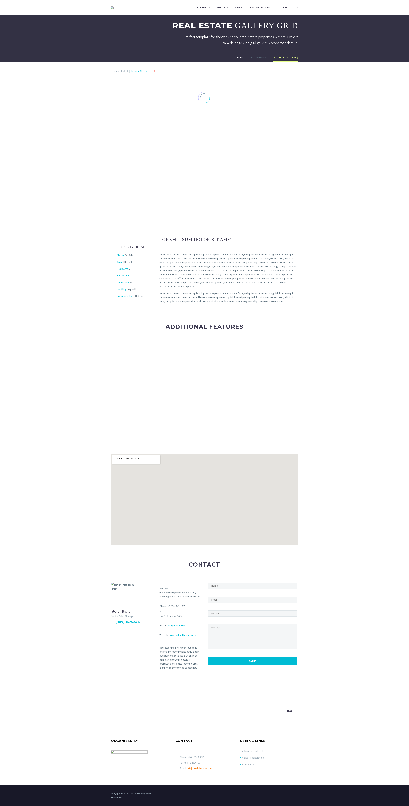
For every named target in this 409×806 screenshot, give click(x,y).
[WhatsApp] (297, 794)
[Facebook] (113, 627)
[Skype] (130, 627)
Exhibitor (203, 7)
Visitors (222, 7)
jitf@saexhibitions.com (199, 768)
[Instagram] (125, 627)
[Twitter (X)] (117, 627)
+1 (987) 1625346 (125, 622)
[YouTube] (293, 794)
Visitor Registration (253, 757)
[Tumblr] (131, 691)
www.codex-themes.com (182, 635)
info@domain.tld (176, 625)
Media (238, 7)
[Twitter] (120, 691)
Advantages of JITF (252, 750)
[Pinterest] (125, 691)
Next (290, 710)
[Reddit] (143, 691)
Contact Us (289, 7)
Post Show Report (262, 7)
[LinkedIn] (121, 627)
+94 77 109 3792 (196, 757)
